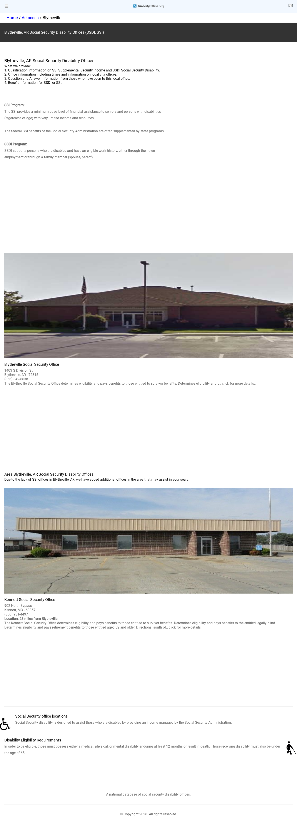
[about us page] (290, 6)
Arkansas (30, 17)
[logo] (148, 6)
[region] (148, 208)
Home (12, 17)
